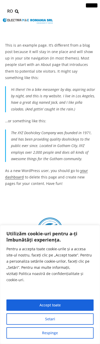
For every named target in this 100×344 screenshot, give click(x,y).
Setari (50, 318)
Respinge (50, 332)
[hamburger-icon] (91, 5)
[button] (16, 11)
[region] (50, 284)
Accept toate (50, 305)
